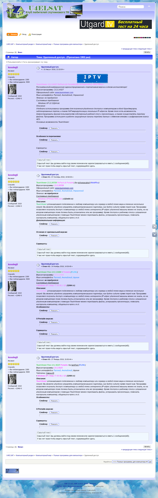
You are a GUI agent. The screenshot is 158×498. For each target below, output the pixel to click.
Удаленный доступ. (50, 67)
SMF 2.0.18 (68, 483)
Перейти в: (108, 462)
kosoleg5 (13, 67)
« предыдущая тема (129, 49)
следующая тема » (144, 49)
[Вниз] (154, 234)
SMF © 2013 (78, 483)
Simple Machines (90, 483)
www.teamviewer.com (64, 92)
